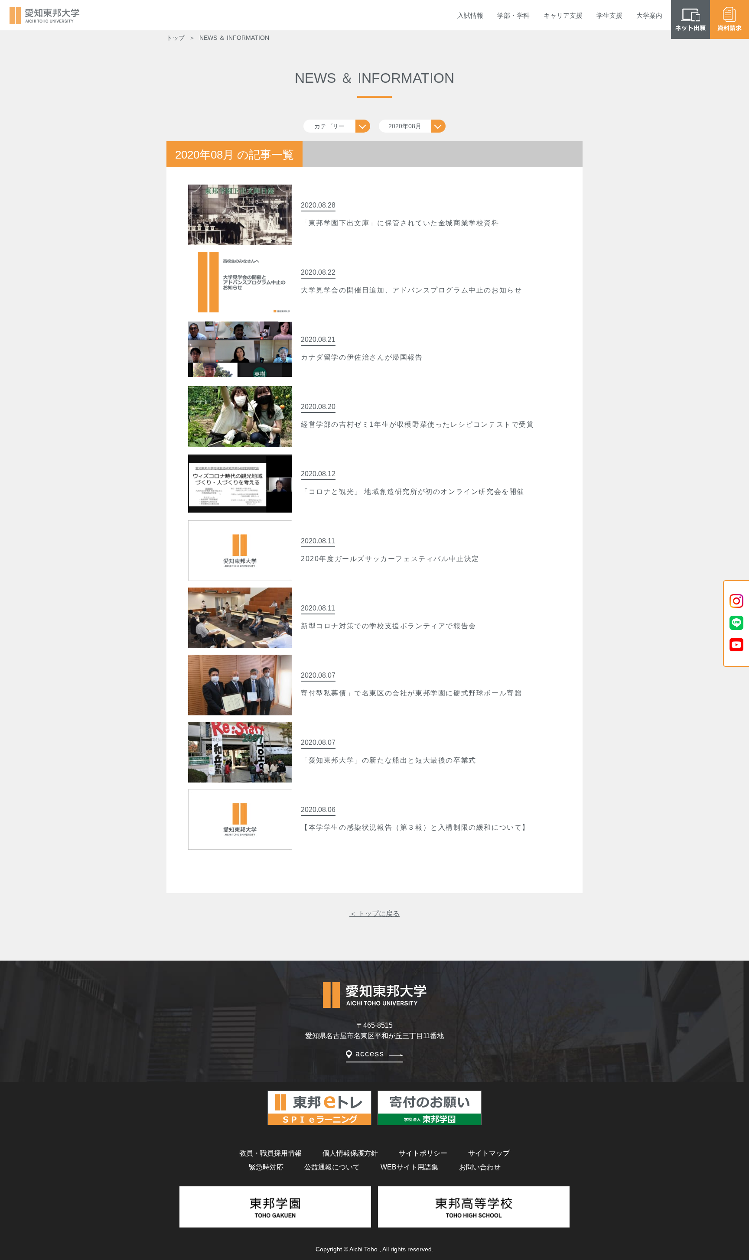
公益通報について (332, 1167)
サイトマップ (489, 1153)
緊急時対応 (266, 1167)
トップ (175, 37)
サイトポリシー (423, 1153)
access (369, 1053)
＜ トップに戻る (374, 913)
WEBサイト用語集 (409, 1167)
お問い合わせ (480, 1167)
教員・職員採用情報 (270, 1153)
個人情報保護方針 (350, 1153)
